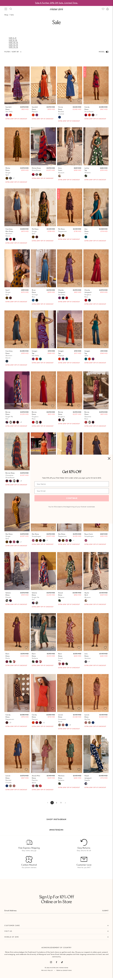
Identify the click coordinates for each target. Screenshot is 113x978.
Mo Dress (35, 231)
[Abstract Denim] (7, 239)
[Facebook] (56, 962)
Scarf (8, 292)
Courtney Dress (9, 354)
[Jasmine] (86, 661)
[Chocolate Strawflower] (14, 422)
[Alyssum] (59, 176)
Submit (105, 911)
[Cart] (107, 9)
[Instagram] (51, 962)
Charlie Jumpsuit (61, 292)
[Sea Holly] (7, 115)
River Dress (35, 293)
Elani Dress (8, 656)
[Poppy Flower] (10, 239)
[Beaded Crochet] (59, 117)
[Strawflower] (86, 115)
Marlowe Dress (61, 778)
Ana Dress (86, 231)
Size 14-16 (13, 47)
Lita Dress (87, 656)
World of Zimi (11, 937)
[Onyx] (37, 785)
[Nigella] (86, 783)
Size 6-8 (12, 38)
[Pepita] (17, 541)
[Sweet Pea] (14, 661)
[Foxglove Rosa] (66, 298)
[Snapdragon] (14, 541)
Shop (6, 15)
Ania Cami (61, 170)
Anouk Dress (61, 595)
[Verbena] (86, 176)
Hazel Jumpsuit (88, 778)
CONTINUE (71, 498)
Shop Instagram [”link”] (56, 819)
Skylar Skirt (87, 595)
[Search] (11, 9)
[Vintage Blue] (33, 300)
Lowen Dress (62, 718)
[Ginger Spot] (7, 178)
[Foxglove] (17, 422)
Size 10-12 (13, 42)
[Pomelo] (7, 600)
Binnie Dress (9, 415)
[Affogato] (10, 178)
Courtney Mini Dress (9, 232)
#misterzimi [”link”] (56, 830)
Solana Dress (8, 595)
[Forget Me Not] (7, 422)
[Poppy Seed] (40, 785)
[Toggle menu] (6, 9)
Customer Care (12, 925)
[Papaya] (10, 115)
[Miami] (63, 298)
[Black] (37, 300)
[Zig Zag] (63, 725)
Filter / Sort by (11, 52)
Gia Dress (9, 536)
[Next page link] (65, 802)
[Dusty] (7, 661)
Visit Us (8, 931)
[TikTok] (62, 962)
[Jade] (86, 237)
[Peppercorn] (93, 115)
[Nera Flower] (14, 239)
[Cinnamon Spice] (59, 725)
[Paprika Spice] (33, 785)
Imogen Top (35, 353)
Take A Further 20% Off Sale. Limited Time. (56, 3)
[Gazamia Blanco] (10, 422)
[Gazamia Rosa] (86, 422)
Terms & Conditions (64, 970)
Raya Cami (89, 535)
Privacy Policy (47, 970)
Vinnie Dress (61, 110)
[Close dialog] (109, 458)
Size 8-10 (13, 40)
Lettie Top (87, 170)
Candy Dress (88, 109)
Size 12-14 (13, 45)
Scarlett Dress (9, 109)
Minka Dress (8, 171)
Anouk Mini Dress (36, 779)
